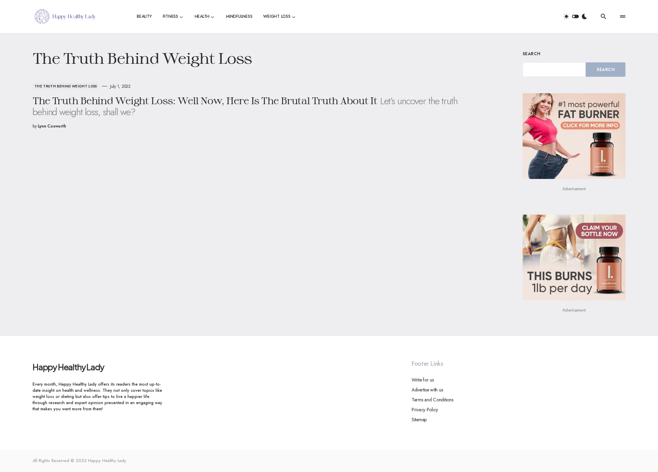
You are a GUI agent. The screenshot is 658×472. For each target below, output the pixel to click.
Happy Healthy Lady (68, 367)
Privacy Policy (425, 409)
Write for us (423, 379)
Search (531, 54)
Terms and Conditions (432, 399)
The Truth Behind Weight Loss (66, 86)
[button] (575, 16)
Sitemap (419, 419)
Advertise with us (427, 389)
